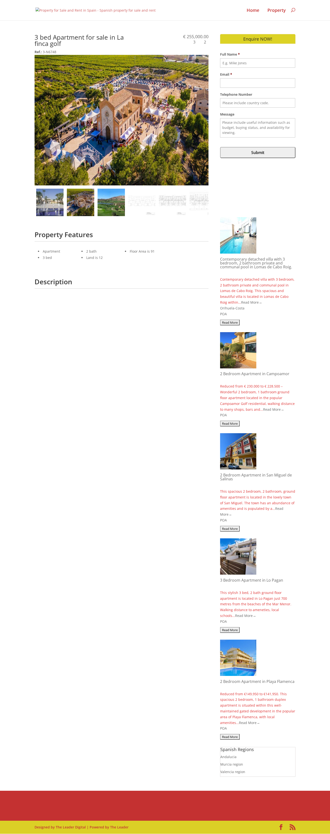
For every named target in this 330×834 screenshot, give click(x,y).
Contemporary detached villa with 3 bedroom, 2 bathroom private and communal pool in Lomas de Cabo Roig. (256, 263)
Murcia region (231, 764)
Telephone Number (236, 94)
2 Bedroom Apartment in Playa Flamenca (257, 681)
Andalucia (228, 756)
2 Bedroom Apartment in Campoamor (254, 373)
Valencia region (232, 771)
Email (226, 74)
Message (227, 114)
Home (253, 10)
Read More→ (251, 302)
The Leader (119, 827)
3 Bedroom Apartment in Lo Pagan (251, 580)
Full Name (230, 54)
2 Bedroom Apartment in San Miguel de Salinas (256, 477)
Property (276, 10)
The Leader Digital (71, 827)
